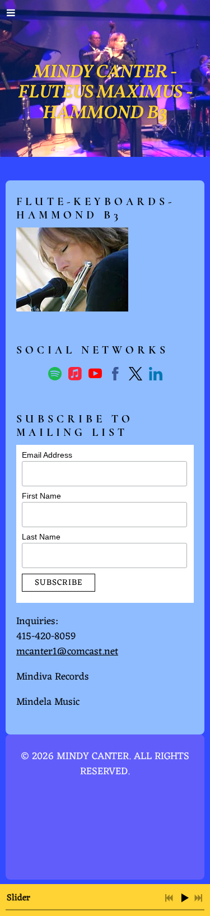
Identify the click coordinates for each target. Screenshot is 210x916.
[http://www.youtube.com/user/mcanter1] (95, 376)
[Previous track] (169, 898)
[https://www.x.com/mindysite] (135, 376)
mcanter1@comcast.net (67, 652)
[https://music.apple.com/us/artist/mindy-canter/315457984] (75, 376)
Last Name (41, 536)
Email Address (47, 454)
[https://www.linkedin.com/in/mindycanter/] (155, 376)
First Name (41, 495)
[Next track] (198, 898)
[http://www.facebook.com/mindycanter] (115, 376)
